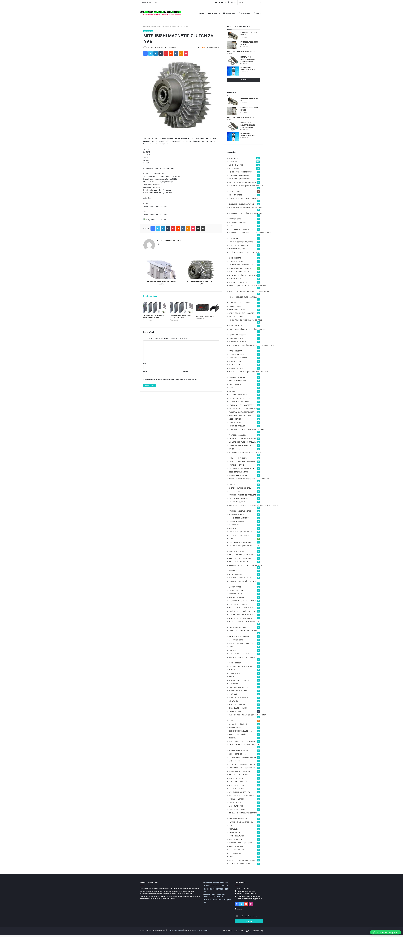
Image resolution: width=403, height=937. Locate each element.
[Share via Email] (198, 228)
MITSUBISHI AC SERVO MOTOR (240, 511)
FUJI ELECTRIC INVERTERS (238, 475)
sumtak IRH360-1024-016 (238, 724)
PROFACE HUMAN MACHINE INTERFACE (243, 198)
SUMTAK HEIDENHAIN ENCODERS (241, 265)
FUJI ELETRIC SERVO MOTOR (239, 771)
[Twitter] (150, 53)
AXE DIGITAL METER (236, 165)
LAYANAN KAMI (245, 13)
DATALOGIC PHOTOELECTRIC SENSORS (243, 657)
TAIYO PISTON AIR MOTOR (238, 245)
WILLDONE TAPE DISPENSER (239, 680)
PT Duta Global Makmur (175, 930)
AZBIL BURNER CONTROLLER (239, 792)
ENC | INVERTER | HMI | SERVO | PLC (242, 611)
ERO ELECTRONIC (235, 422)
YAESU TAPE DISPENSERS (238, 395)
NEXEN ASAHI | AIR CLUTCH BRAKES (242, 731)
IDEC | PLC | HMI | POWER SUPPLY (241, 666)
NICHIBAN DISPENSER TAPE (239, 691)
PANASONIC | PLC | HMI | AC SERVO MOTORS (245, 213)
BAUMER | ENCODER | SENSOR (240, 268)
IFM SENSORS (234, 168)
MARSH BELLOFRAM (236, 351)
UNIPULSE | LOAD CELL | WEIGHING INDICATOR (246, 565)
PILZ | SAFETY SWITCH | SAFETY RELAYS (244, 252)
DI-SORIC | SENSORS (236, 597)
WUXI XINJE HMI (235, 279)
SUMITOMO (233, 650)
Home (147, 26)
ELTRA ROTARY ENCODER (238, 358)
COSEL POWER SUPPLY (237, 551)
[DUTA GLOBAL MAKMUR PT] (161, 13)
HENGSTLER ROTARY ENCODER (240, 618)
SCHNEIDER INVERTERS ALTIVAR (240, 175)
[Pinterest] (166, 53)
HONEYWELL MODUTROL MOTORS (241, 608)
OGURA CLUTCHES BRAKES (239, 636)
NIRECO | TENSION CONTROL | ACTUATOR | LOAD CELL (249, 479)
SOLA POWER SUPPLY (237, 502)
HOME (203, 13)
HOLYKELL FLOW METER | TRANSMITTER (244, 621)
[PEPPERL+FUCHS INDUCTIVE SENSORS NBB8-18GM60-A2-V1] (233, 60)
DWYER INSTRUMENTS (237, 846)
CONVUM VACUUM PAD (237, 809)
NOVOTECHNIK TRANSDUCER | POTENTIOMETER (246, 207)
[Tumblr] (160, 53)
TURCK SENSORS (235, 219)
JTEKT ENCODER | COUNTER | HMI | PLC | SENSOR (247, 329)
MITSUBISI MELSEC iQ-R (237, 342)
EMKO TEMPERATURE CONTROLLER (242, 768)
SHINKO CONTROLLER (237, 426)
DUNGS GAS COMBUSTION (238, 562)
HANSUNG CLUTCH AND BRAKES (241, 558)
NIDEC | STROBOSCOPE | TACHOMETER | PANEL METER (249, 291)
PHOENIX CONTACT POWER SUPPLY (242, 461)
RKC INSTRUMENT (235, 326)
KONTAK (258, 13)
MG (234, 365)
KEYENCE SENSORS (236, 640)
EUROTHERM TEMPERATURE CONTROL (243, 631)
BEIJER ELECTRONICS (236, 261)
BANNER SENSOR (235, 361)
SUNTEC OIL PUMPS (236, 802)
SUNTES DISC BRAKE (236, 465)
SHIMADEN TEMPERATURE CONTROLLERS (244, 297)
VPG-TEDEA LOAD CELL (237, 435)
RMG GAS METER (235, 853)
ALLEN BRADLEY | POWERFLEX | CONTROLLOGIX (246, 429)
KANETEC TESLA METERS (238, 782)
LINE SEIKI (232, 391)
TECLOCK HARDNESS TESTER (239, 864)
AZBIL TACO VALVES (236, 491)
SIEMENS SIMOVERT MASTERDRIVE (241, 405)
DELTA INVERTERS (235, 574)
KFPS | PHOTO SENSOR (237, 754)
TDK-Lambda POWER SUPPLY (239, 398)
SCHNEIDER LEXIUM (236, 338)
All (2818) (243, 80)
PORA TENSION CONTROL (238, 818)
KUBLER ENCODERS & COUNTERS (241, 242)
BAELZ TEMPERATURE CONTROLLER (242, 860)
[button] (385, 932)
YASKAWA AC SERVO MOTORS (240, 542)
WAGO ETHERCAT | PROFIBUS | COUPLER (244, 745)
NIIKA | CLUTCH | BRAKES (238, 708)
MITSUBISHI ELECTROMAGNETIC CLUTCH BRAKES (247, 452)
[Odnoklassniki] (181, 53)
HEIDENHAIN (233, 738)
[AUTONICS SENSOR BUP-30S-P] (207, 307)
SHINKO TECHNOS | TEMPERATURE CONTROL (245, 320)
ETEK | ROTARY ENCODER (238, 604)
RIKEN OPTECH (234, 761)
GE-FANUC (233, 571)
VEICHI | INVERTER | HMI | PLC (240, 535)
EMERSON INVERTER (236, 799)
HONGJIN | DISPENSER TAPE (239, 704)
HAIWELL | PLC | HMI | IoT (238, 734)
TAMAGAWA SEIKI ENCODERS (239, 303)
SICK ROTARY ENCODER (237, 335)
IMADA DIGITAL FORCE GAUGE (240, 654)
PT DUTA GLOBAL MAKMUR (155, 47)
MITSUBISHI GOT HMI (236, 514)
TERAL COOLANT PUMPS (238, 850)
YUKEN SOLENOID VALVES (238, 627)
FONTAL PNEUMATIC (236, 778)
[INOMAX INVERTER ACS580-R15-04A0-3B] (233, 71)
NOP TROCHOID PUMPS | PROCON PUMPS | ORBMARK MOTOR (251, 345)
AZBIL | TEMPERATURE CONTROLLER (242, 442)
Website (185, 371)
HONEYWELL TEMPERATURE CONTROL (243, 813)
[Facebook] (145, 53)
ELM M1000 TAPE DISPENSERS (240, 687)
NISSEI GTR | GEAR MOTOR (238, 472)
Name (145, 364)
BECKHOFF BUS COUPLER (238, 282)
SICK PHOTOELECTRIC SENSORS (240, 172)
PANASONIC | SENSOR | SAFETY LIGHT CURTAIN (246, 186)
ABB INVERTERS (234, 191)
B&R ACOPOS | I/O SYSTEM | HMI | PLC (243, 764)
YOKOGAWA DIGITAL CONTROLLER (241, 412)
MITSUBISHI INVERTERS (237, 222)
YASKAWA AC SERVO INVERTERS (241, 229)
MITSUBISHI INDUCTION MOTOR (240, 843)
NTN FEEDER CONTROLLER (238, 750)
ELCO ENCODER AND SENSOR (239, 518)
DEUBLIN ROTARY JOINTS (238, 458)
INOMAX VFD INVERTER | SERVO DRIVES (243, 581)
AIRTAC (231, 539)
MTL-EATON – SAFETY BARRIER (240, 179)
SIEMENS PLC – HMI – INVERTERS (241, 402)
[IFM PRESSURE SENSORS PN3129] (233, 35)
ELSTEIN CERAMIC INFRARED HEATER (242, 757)
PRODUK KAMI (230, 13)
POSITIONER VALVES (236, 836)
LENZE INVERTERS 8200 (237, 195)
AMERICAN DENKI (235, 711)
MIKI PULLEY (233, 829)
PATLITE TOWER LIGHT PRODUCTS (241, 313)
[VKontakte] (176, 53)
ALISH (231, 720)
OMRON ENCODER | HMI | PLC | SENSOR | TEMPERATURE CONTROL (253, 505)
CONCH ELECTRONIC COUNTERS (241, 555)
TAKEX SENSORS (235, 258)
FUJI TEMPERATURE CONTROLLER (241, 643)
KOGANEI (232, 647)
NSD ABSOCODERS (235, 727)
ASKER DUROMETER (236, 806)
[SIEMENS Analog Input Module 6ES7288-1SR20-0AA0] (154, 307)
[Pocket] (186, 53)
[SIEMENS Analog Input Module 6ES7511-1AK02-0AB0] (181, 307)
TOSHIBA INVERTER (236, 306)
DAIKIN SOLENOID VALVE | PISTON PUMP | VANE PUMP (249, 372)
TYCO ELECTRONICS (236, 354)
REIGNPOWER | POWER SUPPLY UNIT (242, 601)
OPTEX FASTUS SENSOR (237, 381)
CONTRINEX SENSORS (237, 377)
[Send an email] (165, 47)
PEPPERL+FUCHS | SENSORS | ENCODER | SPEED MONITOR (250, 233)
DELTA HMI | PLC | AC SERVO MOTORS (243, 275)
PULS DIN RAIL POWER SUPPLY (240, 498)
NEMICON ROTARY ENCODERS (240, 415)
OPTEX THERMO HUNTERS (238, 775)
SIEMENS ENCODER (236, 590)
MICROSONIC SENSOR (237, 310)
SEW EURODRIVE (235, 673)
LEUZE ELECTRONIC (236, 316)
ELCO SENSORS (234, 857)
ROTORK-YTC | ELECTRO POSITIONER (242, 438)
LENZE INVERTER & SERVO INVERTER (242, 182)
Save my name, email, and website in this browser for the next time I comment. (171, 379)
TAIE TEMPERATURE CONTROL (240, 488)
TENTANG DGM (215, 13)
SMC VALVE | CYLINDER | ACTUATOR (242, 468)
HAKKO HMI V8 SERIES (237, 249)
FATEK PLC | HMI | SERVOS (238, 697)
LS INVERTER (233, 238)
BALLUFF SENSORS (236, 368)
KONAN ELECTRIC (235, 832)
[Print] (203, 228)
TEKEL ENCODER (235, 663)
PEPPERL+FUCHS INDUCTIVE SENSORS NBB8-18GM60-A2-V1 (247, 59)
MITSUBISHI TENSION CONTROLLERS (242, 495)
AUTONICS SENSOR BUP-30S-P (206, 316)
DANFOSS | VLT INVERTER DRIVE (240, 578)
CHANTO (232, 677)
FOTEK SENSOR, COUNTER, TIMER (241, 795)
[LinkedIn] (155, 53)
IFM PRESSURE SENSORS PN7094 (216, 886)
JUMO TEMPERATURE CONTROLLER (242, 741)
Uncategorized (155, 26)
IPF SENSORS (233, 684)
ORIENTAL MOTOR (235, 839)
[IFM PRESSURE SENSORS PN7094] (233, 45)
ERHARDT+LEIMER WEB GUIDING (241, 615)
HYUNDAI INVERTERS (236, 785)
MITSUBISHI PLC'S (235, 594)
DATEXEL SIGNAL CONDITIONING (241, 822)
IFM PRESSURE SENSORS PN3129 (216, 882)
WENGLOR (232, 528)
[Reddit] (171, 53)
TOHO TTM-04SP (235, 384)
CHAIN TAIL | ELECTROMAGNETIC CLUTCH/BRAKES (247, 286)
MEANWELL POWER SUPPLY (239, 272)
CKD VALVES (233, 701)
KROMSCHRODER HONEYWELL (240, 445)
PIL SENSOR (233, 694)
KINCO (231, 388)
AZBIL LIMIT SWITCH (236, 789)
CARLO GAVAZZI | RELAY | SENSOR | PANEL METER (247, 715)
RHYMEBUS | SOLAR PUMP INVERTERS (243, 408)
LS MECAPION (234, 525)
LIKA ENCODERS (234, 449)
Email (145, 371)
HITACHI (232, 670)
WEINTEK (232, 226)
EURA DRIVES (233, 484)
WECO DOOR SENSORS (237, 419)
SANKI (231, 825)
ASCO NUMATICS (235, 587)
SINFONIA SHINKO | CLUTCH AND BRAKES (244, 546)
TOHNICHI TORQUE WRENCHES (240, 532)
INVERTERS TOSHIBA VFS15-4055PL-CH (241, 51)
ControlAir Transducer (236, 521)
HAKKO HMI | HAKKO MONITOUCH (241, 204)
